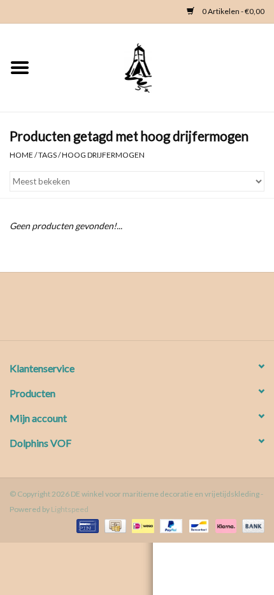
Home (21, 155)
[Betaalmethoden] (85, 525)
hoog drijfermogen (103, 155)
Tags (47, 155)
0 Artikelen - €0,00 (232, 11)
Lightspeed (70, 509)
